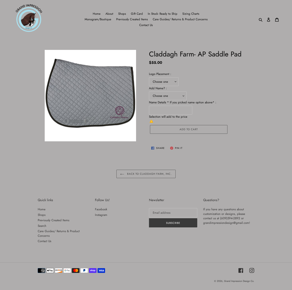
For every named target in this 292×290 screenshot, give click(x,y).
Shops (41, 215)
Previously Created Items (53, 220)
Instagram (101, 215)
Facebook (101, 209)
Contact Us (44, 241)
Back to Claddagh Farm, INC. (149, 174)
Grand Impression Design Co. (239, 281)
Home (41, 209)
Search (42, 226)
